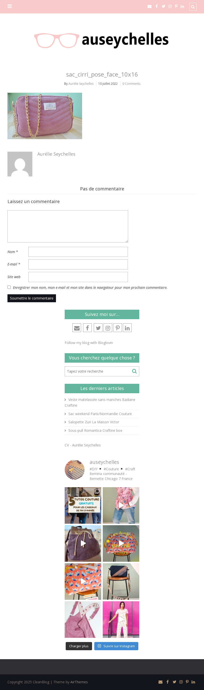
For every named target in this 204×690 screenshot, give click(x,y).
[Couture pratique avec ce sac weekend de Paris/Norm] (83, 581)
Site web (13, 276)
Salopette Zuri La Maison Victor (93, 422)
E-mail (13, 264)
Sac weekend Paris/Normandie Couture (100, 413)
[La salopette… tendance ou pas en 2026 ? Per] (121, 619)
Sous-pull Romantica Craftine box (95, 430)
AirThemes (79, 682)
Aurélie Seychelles (81, 84)
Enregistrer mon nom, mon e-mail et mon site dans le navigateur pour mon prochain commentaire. (90, 287)
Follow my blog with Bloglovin (89, 342)
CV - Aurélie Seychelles (83, 445)
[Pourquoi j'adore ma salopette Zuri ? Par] (83, 619)
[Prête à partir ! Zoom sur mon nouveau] (121, 543)
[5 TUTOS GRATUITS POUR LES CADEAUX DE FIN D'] (83, 505)
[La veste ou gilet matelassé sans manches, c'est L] (121, 505)
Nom (12, 251)
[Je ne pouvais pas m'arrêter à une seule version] (121, 581)
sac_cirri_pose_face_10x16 (102, 74)
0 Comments (131, 84)
